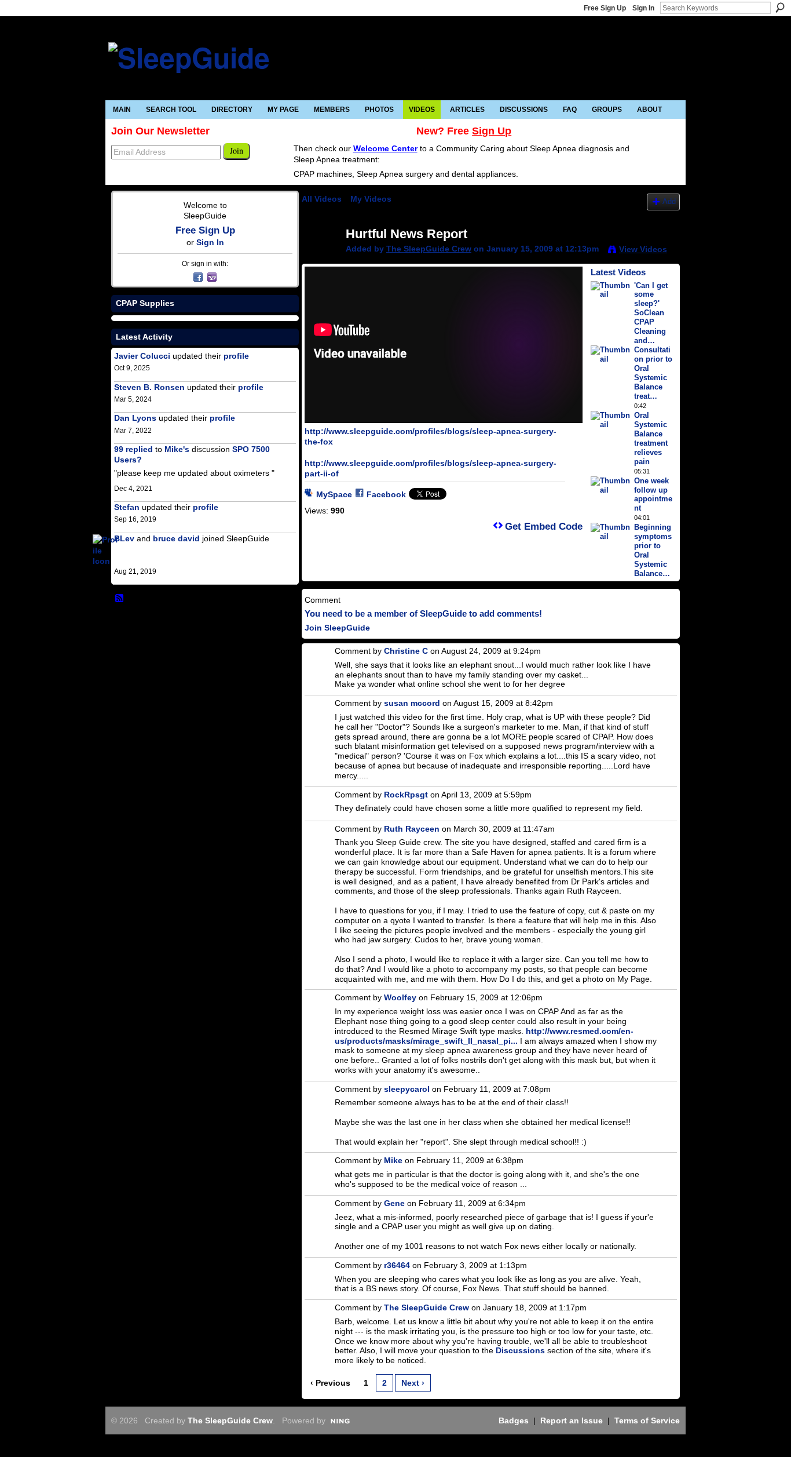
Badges (514, 1420)
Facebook (386, 494)
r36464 (397, 1265)
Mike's (176, 449)
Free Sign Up (605, 8)
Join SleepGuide (337, 627)
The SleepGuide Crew (428, 248)
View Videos (643, 249)
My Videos (370, 198)
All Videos (322, 198)
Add (669, 202)
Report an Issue (571, 1420)
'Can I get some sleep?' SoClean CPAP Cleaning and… (651, 313)
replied (139, 449)
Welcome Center (385, 148)
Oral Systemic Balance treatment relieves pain (651, 438)
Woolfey (400, 997)
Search (780, 7)
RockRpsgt (406, 794)
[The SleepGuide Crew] (323, 258)
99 (118, 449)
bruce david (176, 538)
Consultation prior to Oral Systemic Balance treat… (653, 372)
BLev (124, 538)
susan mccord (412, 703)
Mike (393, 1160)
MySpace (334, 494)
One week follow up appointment (653, 494)
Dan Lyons (135, 417)
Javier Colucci (142, 355)
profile (236, 355)
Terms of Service (647, 1420)
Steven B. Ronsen (149, 387)
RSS (120, 598)
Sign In (643, 8)
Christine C (406, 650)
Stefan (127, 507)
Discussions (520, 1350)
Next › (412, 1382)
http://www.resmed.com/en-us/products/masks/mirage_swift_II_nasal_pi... (484, 1036)
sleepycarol (407, 1089)
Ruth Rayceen (412, 828)
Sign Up (491, 131)
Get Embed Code (544, 526)
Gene (394, 1203)
